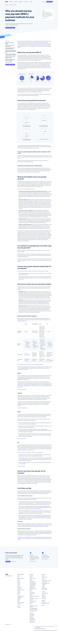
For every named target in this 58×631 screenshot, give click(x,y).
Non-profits (31, 599)
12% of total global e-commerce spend (36, 46)
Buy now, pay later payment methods (24, 271)
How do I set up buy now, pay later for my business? (10, 60)
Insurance (31, 597)
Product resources (12, 4)
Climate (18, 583)
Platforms (31, 589)
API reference (32, 615)
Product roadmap (44, 593)
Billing (18, 579)
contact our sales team (26, 538)
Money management (33, 588)
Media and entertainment (34, 598)
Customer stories (44, 577)
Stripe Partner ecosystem (34, 609)
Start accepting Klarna (21, 438)
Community (44, 579)
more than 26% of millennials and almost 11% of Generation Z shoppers (37, 203)
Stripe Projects (32, 620)
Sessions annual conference (46, 580)
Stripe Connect (35, 510)
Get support (44, 601)
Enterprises (31, 575)
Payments (19, 598)
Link (18, 594)
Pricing (31, 1)
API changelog (32, 618)
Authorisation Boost (20, 578)
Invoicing (18, 592)
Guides (6, 4)
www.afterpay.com (39, 366)
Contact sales (49, 1)
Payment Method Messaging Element (43, 506)
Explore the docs (45, 559)
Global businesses (32, 584)
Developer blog (32, 622)
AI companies (32, 592)
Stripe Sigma (19, 603)
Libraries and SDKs (33, 619)
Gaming (31, 594)
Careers (43, 594)
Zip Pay (20, 454)
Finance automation (33, 583)
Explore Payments (33, 561)
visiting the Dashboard (21, 320)
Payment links (19, 597)
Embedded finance (33, 582)
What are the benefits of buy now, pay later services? (10, 48)
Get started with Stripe (10, 27)
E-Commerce (32, 580)
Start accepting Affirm (21, 389)
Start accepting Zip (21, 466)
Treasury (18, 607)
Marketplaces (32, 587)
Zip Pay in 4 (21, 462)
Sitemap (43, 587)
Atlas (18, 577)
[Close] (56, 626)
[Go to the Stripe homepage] (6, 574)
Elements (18, 588)
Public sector (32, 602)
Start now (7, 561)
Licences (43, 585)
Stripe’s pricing (25, 364)
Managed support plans (45, 603)
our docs (19, 538)
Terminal (18, 606)
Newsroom (43, 595)
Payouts (18, 599)
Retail (30, 603)
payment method (36, 55)
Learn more (44, 18)
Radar (18, 601)
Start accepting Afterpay (22, 407)
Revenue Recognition (20, 602)
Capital (18, 580)
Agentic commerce (33, 578)
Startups (31, 577)
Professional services (33, 601)
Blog (42, 578)
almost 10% (44, 42)
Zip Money (21, 457)
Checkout (19, 582)
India (35, 44)
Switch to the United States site (40, 628)
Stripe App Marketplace (33, 608)
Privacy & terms (44, 582)
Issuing (18, 593)
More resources (44, 589)
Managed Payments (20, 596)
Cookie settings (44, 588)
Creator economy (32, 593)
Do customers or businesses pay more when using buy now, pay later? (10, 51)
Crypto (31, 579)
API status (31, 617)
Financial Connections (20, 589)
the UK (39, 44)
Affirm (18, 375)
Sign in (43, 1)
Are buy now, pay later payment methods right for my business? (10, 55)
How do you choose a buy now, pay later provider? (10, 57)
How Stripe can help (8, 61)
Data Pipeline (19, 587)
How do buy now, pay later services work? (9, 46)
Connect (18, 584)
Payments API (24, 515)
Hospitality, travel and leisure (34, 596)
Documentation (32, 614)
